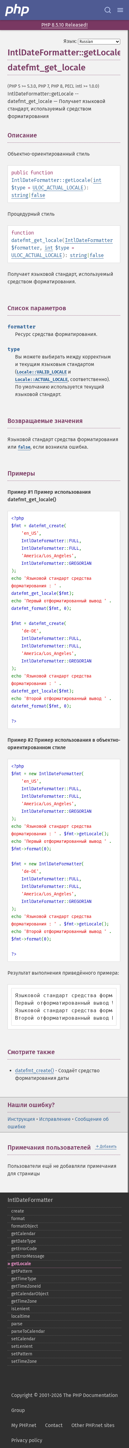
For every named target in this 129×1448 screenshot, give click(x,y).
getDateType (23, 1241)
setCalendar (23, 1339)
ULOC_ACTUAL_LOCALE (58, 188)
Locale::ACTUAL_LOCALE (41, 379)
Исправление (55, 1119)
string (19, 195)
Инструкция (21, 1119)
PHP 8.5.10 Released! (64, 25)
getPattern (21, 1271)
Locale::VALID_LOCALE (42, 372)
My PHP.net (23, 1425)
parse (17, 1324)
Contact (54, 1425)
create (17, 1211)
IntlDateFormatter (89, 240)
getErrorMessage (27, 1256)
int (97, 180)
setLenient (22, 1346)
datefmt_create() (34, 1071)
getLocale (21, 1263)
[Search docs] (107, 10)
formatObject (24, 1226)
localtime (20, 1316)
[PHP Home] (17, 10)
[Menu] (120, 10)
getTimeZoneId (26, 1286)
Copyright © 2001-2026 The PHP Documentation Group (64, 1402)
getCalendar (23, 1233)
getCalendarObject (30, 1293)
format (18, 1218)
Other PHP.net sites (92, 1425)
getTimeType (23, 1278)
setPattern (21, 1354)
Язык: (70, 41)
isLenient (20, 1308)
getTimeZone (24, 1301)
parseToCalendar (28, 1331)
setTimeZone (24, 1361)
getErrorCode (24, 1248)
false (38, 195)
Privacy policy (26, 1440)
